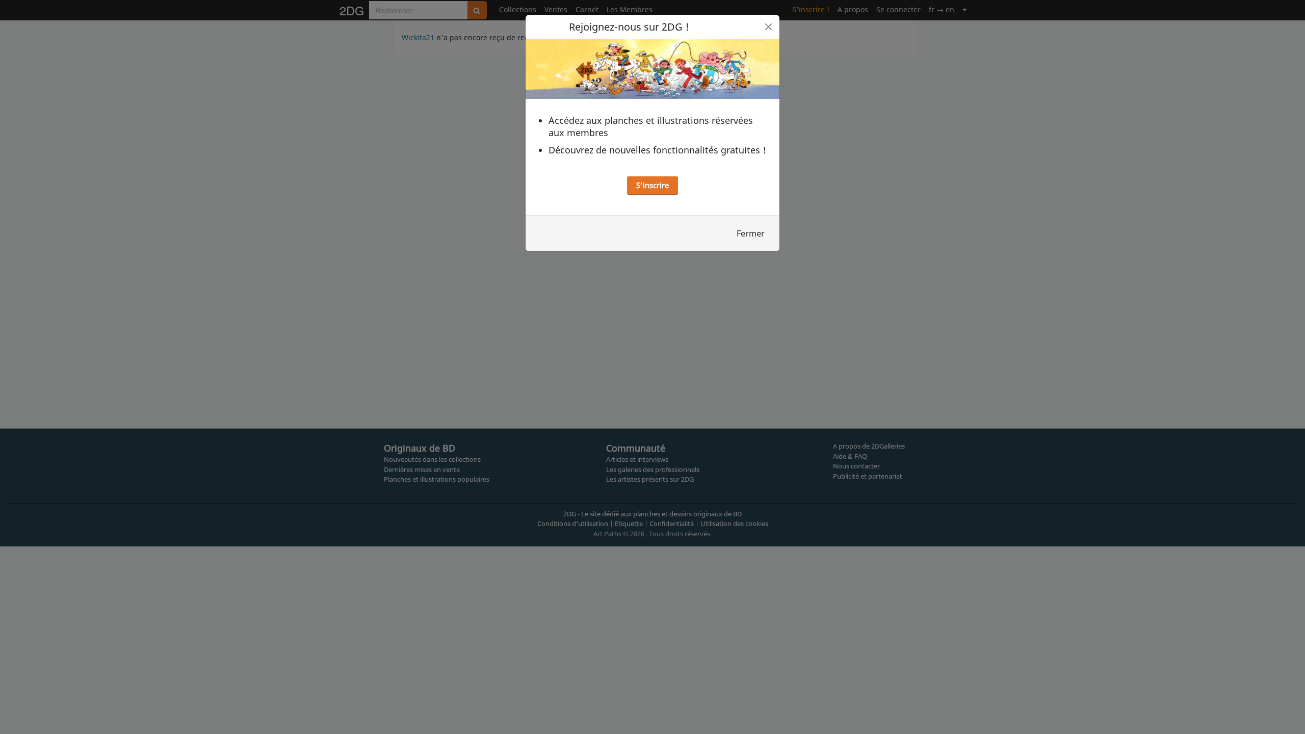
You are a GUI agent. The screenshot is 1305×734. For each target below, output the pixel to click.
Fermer (751, 233)
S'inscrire (652, 185)
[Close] (768, 26)
